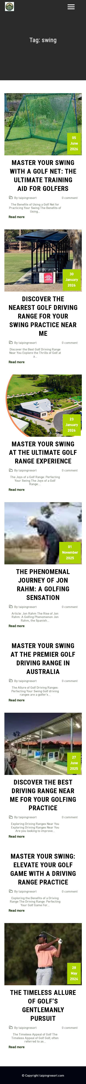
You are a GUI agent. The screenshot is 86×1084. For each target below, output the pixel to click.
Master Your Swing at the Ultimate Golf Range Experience (43, 452)
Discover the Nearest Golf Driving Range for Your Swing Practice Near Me (43, 316)
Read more (17, 216)
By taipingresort (25, 197)
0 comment (70, 197)
